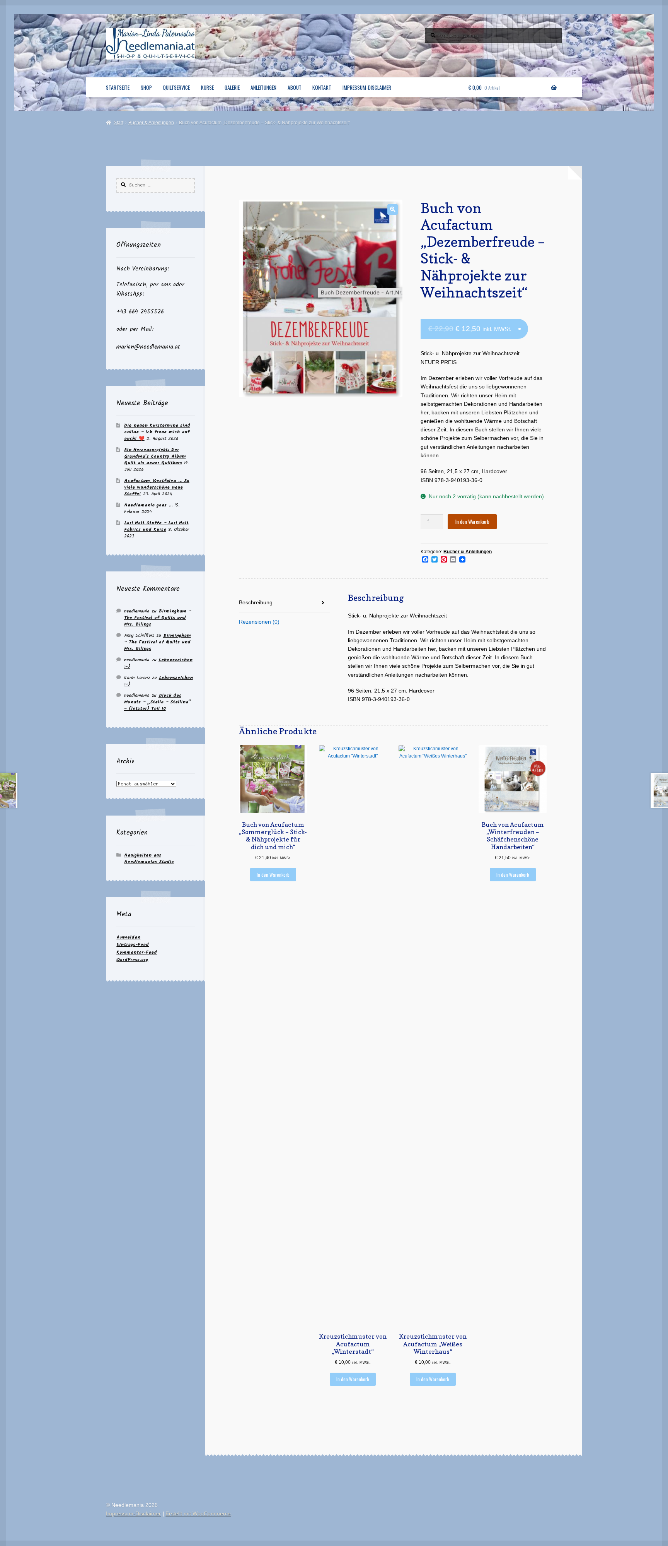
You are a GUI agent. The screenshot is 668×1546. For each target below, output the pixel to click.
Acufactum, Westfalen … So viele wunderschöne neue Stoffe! (156, 487)
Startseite (118, 87)
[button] (392, 209)
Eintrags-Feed (132, 944)
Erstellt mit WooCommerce (198, 1514)
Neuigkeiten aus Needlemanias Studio (149, 858)
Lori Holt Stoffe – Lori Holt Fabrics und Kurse (156, 526)
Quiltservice (176, 87)
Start (118, 122)
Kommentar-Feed (136, 952)
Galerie (232, 87)
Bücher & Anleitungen (151, 122)
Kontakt (321, 87)
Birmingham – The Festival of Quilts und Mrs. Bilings (157, 617)
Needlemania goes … (148, 505)
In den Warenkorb (472, 521)
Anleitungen (263, 87)
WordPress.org (132, 959)
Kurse (207, 87)
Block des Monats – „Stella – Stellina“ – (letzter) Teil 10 (157, 702)
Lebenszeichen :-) (158, 663)
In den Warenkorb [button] (273, 874)
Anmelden (128, 937)
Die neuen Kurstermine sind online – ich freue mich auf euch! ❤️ (157, 432)
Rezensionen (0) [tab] (259, 622)
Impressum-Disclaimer (367, 87)
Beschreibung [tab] (256, 602)
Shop (146, 87)
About (295, 87)
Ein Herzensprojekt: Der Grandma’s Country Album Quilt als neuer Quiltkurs (155, 456)
